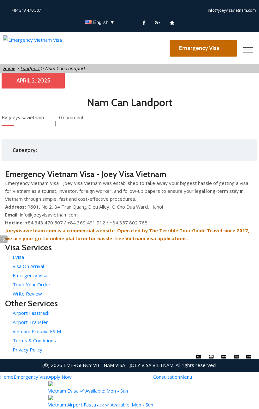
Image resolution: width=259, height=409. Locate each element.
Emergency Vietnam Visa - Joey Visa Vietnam (118, 365)
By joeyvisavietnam (23, 117)
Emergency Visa (199, 48)
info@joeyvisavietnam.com (232, 10)
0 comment (71, 117)
